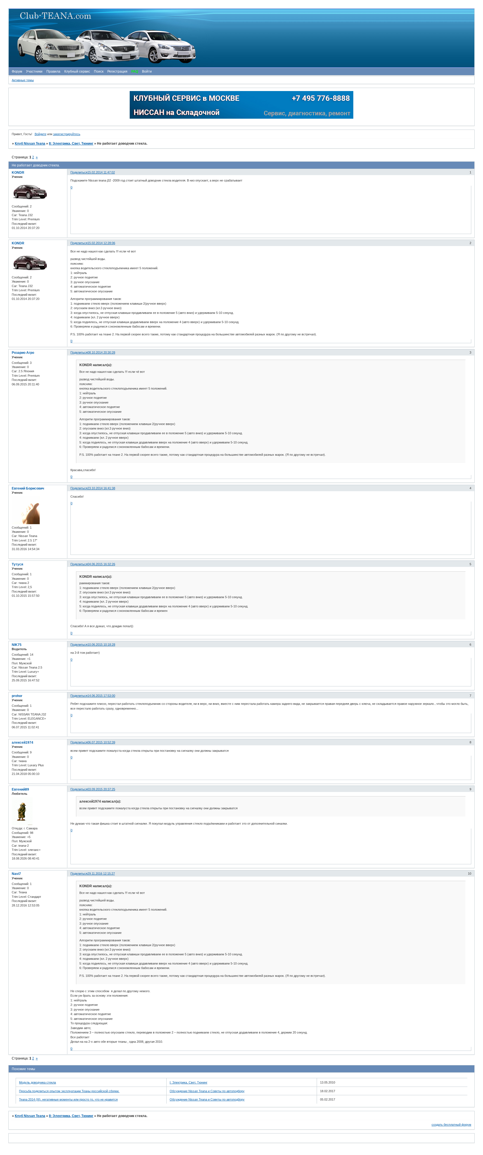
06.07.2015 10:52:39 (101, 742)
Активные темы (23, 80)
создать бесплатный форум (451, 1124)
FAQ (134, 71)
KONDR (18, 173)
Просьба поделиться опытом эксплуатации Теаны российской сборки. (69, 1091)
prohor (17, 696)
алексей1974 (22, 742)
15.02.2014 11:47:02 (101, 172)
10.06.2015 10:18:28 (101, 644)
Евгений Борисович (28, 488)
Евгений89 (20, 789)
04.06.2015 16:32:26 (101, 564)
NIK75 (17, 645)
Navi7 (16, 874)
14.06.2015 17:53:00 (101, 695)
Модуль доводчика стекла (37, 1082)
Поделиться (78, 172)
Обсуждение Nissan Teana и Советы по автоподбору (207, 1091)
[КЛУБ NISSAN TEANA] (241, 38)
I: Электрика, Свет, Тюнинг (188, 1082)
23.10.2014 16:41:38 (101, 488)
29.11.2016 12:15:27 (101, 873)
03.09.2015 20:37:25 (101, 789)
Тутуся (17, 564)
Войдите (40, 134)
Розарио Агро (23, 353)
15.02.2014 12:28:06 (101, 243)
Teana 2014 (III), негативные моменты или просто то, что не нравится (68, 1099)
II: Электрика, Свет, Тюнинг (71, 143)
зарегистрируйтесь (66, 134)
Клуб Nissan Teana (30, 143)
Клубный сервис (77, 71)
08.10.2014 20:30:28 (101, 352)
